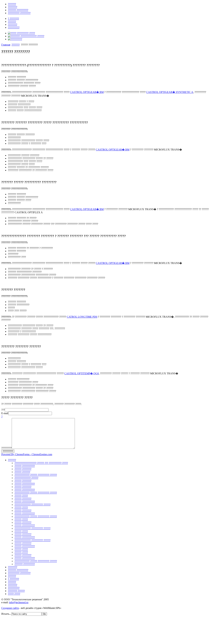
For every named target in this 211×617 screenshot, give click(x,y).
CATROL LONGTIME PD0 (82, 316)
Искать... (6, 613)
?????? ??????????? (25, 466)
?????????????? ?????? (26, 477)
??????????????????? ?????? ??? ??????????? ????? (41, 463)
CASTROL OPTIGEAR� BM (87, 92)
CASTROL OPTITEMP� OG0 (81, 373)
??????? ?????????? (18, 570)
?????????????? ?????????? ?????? (32, 504)
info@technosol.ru (18, 602)
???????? (12, 567)
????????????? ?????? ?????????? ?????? (36, 474)
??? (3, 409)
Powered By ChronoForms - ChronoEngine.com (26, 454)
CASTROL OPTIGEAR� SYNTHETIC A (169, 92)
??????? (16, 44)
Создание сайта (10, 608)
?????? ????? (21, 495)
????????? (6, 448)
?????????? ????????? (19, 573)
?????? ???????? (23, 468)
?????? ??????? (22, 471)
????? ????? (14, 593)
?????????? (13, 587)
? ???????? (13, 579)
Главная (5, 44)
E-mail (4, 413)
